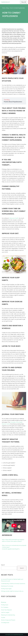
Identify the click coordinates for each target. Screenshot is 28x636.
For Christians (4, 607)
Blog (7, 8)
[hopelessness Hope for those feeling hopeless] (6, 2)
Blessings (3, 602)
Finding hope (4, 605)
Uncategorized (5, 622)
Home (3, 8)
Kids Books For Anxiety (7, 586)
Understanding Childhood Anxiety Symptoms (13, 583)
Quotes (3, 617)
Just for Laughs (5, 612)
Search (3, 565)
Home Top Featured (6, 610)
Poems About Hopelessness (13, 101)
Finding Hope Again (6, 588)
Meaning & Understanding (8, 615)
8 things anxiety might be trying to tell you (12, 591)
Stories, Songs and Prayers (8, 620)
